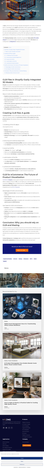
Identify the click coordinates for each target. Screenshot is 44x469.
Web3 (35, 258)
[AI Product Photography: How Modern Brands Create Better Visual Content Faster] (22, 352)
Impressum (28, 467)
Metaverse (26, 258)
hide (10, 47)
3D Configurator (25, 429)
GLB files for (7, 179)
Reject (22, 461)
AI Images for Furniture (27, 436)
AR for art (4, 443)
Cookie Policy (16, 467)
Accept (22, 458)
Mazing (19, 8)
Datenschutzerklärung (22, 467)
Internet (15, 258)
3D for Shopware (16, 187)
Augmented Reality (7, 258)
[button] (40, 1)
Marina (16, 14)
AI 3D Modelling (25, 426)
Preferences (22, 464)
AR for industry (6, 445)
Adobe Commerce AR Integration (9, 451)
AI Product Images (26, 424)
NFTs (31, 258)
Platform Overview (26, 422)
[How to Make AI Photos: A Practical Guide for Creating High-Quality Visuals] (22, 391)
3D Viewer (24, 433)
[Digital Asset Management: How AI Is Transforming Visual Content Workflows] (22, 312)
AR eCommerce (25, 431)
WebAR (25, 8)
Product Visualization (12, 360)
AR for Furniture (6, 442)
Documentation (25, 442)
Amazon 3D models (7, 449)
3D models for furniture (7, 447)
